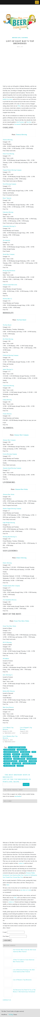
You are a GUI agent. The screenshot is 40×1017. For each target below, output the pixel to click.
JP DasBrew (6, 658)
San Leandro (17, 763)
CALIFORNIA (24, 37)
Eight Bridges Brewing (9, 522)
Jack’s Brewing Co (8, 675)
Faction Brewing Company (10, 454)
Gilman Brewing (7, 399)
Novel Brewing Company (9, 184)
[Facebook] (2, 2)
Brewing (16, 756)
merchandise (18, 796)
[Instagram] (11, 2)
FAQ (19, 106)
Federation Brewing (8, 212)
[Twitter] (4, 2)
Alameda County (9, 749)
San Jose (29, 122)
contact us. (11, 902)
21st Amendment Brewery (9, 600)
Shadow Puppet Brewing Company (12, 508)
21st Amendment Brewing (17, 747)
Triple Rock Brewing (8, 385)
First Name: (6, 936)
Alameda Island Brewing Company (12, 468)
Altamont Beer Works (21, 489)
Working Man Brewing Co (10, 536)
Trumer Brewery (7, 413)
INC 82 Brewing (7, 642)
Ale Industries (6, 240)
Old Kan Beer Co (7, 298)
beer (34, 751)
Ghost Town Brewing (8, 153)
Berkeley (25, 754)
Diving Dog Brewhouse (9, 270)
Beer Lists (16, 754)
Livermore (32, 761)
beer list (7, 754)
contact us (21, 863)
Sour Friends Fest (7, 877)
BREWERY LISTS (16, 37)
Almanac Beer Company (21, 435)
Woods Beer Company (9, 254)
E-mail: (5, 932)
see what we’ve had (26, 890)
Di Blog (10, 1014)
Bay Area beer (25, 751)
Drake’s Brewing (21, 558)
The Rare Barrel (21, 320)
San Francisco (20, 122)
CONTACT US (7, 1000)
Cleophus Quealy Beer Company (11, 585)
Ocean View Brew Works (21, 621)
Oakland (7, 763)
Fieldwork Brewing (10, 761)
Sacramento (17, 124)
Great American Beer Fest (16, 875)
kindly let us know (8, 99)
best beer (7, 756)
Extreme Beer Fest (18, 877)
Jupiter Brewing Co (8, 369)
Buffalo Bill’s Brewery (9, 691)
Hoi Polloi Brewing (8, 339)
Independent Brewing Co (9, 226)
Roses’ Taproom (7, 198)
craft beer (7, 758)
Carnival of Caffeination (30, 875)
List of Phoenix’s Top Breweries (22, 979)
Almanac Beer (22, 749)
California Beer (27, 756)
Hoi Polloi (23, 761)
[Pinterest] (9, 2)
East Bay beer (32, 758)
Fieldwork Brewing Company (10, 355)
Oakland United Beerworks (10, 284)
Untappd (20, 765)
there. (8, 885)
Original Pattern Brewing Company (12, 170)
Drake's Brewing (19, 758)
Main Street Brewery (8, 707)
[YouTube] (6, 2)
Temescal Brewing (21, 134)
